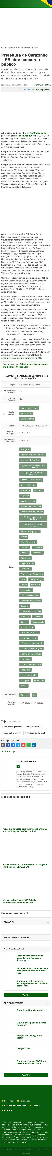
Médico (24, 584)
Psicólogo (38, 616)
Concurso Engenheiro (12, 726)
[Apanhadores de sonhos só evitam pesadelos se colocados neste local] (9, 984)
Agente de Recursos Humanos (33, 473)
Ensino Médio (26, 413)
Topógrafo (25, 680)
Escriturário (26, 568)
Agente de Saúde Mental (31, 479)
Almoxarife (25, 490)
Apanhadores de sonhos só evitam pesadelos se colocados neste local (32, 983)
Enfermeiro (25, 558)
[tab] (26, 922)
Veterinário (39, 680)
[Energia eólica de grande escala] (9, 1038)
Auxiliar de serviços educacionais (33, 525)
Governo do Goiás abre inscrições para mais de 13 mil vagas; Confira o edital (25, 830)
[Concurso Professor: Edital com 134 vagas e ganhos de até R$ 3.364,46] (26, 860)
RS (34, 695)
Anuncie (36, 1105)
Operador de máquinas (31, 600)
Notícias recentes (14, 948)
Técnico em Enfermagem (31, 648)
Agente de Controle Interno (33, 454)
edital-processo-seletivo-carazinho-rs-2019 (21, 358)
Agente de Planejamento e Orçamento (33, 466)
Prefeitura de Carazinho (36, 733)
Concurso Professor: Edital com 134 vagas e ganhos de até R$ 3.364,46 (25, 865)
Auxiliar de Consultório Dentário (33, 518)
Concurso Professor (11, 733)
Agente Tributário (28, 485)
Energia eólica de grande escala (29, 1036)
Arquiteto (38, 490)
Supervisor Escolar (29, 638)
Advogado (25, 449)
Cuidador (24, 552)
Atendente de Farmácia (31, 506)
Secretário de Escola (29, 632)
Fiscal (23, 579)
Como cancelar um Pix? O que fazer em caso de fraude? (31, 1062)
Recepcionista (38, 622)
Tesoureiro (25, 669)
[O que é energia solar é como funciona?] (9, 1026)
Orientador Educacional (31, 611)
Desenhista (37, 552)
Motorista (35, 584)
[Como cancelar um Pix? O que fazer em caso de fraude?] (9, 1064)
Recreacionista (27, 627)
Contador (25, 547)
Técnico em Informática (31, 653)
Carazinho (25, 695)
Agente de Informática (30, 460)
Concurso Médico (34, 726)
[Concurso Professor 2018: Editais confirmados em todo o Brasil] (26, 896)
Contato (8, 1110)
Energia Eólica (24, 1048)
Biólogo (24, 536)
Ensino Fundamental (29, 408)
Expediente (25, 1101)
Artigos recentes (13, 1003)
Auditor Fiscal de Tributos (32, 511)
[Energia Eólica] (9, 1051)
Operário (24, 606)
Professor (25, 616)
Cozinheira (37, 547)
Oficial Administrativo (30, 595)
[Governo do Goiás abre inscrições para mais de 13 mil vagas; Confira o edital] (26, 825)
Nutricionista (26, 590)
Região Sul (10, 922)
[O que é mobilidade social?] (9, 1013)
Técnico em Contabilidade (32, 643)
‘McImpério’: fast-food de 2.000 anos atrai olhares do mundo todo (32, 970)
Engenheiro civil (27, 563)
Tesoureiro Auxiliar (29, 675)
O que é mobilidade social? (30, 1010)
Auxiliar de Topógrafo (30, 531)
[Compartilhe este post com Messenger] (29, 89)
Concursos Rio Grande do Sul (20, 47)
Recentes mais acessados (17, 937)
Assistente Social (28, 501)
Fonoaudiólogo (36, 579)
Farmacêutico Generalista (32, 574)
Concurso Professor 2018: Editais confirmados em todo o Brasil (19, 901)
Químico (24, 622)
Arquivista (25, 495)
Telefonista (25, 659)
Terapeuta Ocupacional (31, 664)
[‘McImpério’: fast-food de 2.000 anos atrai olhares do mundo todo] (9, 971)
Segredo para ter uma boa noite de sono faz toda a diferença (30, 958)
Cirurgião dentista (28, 542)
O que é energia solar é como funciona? (31, 1023)
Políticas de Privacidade (15, 1105)
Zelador (24, 685)
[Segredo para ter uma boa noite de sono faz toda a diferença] (9, 959)
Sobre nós (8, 1101)
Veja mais (26, 995)
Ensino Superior (27, 418)
